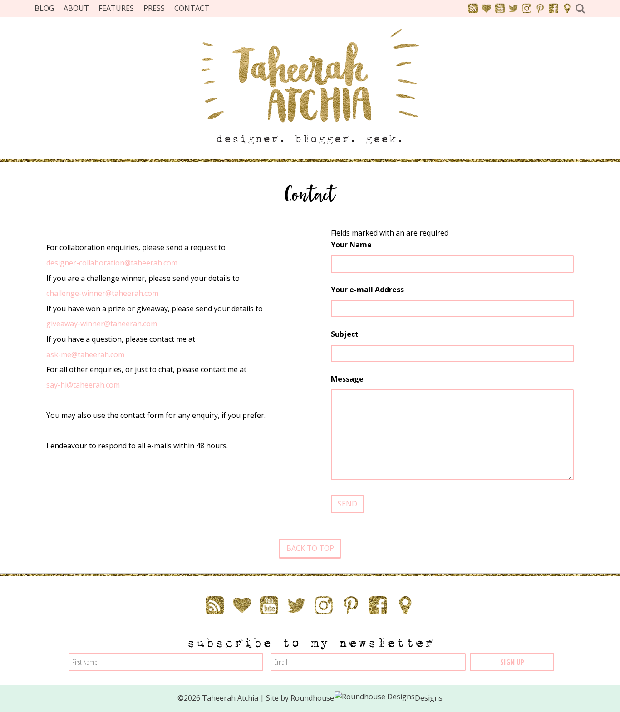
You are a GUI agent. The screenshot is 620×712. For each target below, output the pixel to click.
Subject (345, 334)
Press (154, 8)
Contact (191, 8)
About (76, 8)
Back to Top (310, 548)
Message (347, 379)
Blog (44, 8)
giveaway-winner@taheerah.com (101, 324)
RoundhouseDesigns (366, 698)
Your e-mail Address (367, 290)
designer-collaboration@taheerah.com (111, 263)
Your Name (351, 245)
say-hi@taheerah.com (83, 385)
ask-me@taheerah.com (85, 354)
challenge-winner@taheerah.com (102, 293)
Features (116, 8)
